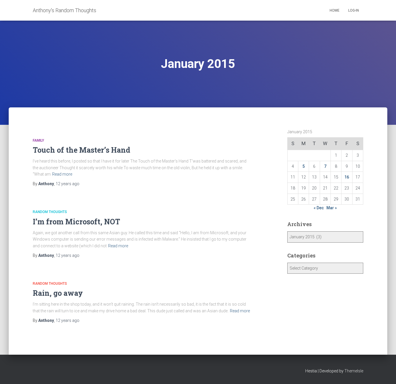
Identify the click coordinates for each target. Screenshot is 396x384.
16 (346, 177)
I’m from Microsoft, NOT (76, 221)
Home (334, 10)
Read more (62, 174)
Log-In (353, 10)
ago (67, 183)
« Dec (319, 207)
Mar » (331, 207)
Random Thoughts (50, 212)
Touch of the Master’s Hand (81, 150)
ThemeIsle (353, 371)
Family (38, 140)
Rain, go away (58, 293)
